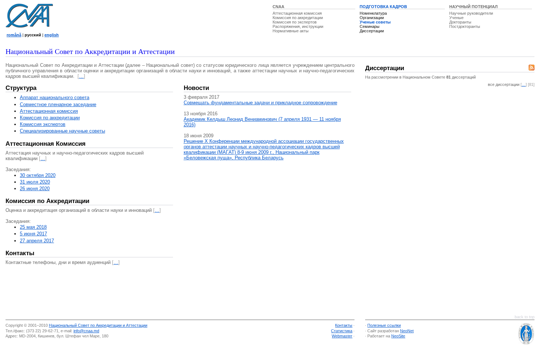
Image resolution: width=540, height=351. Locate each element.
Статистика (341, 331)
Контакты (20, 253)
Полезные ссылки (384, 325)
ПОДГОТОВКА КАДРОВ (383, 6)
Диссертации (372, 31)
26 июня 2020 (35, 188)
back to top (524, 317)
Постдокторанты (464, 26)
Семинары (369, 26)
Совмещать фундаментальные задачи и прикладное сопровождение (260, 102)
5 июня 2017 (33, 233)
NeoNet (407, 331)
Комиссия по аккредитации (298, 17)
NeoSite (398, 336)
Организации (372, 17)
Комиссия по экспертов (295, 22)
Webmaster (342, 336)
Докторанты (460, 22)
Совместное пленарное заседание (58, 104)
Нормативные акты (291, 31)
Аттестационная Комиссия (46, 143)
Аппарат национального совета (54, 97)
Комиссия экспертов (42, 124)
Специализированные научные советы (62, 131)
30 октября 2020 (37, 175)
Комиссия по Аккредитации (47, 201)
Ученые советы (375, 22)
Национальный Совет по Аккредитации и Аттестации (98, 325)
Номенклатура (373, 13)
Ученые (456, 17)
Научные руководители (471, 13)
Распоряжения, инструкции (298, 26)
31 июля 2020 (35, 182)
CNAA (278, 6)
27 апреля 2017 (37, 240)
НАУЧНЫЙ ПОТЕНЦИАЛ (473, 6)
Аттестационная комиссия (297, 13)
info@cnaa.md (86, 331)
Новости (196, 87)
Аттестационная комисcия (49, 111)
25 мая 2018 (33, 227)
